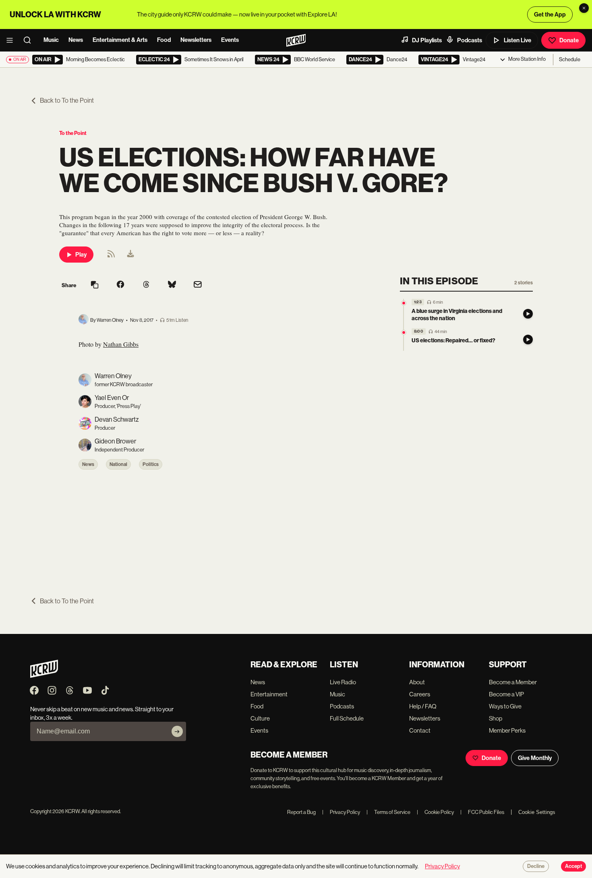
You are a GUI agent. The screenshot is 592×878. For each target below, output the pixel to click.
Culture (260, 718)
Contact (420, 730)
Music (51, 39)
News (75, 39)
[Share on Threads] (146, 285)
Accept (573, 866)
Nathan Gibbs (121, 344)
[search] (30, 40)
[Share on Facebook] (120, 285)
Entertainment (269, 694)
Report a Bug (301, 812)
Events (230, 39)
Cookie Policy (435, 812)
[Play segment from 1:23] (404, 303)
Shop (495, 718)
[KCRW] (44, 675)
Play (81, 254)
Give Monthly (535, 758)
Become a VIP (506, 694)
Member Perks (507, 730)
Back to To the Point (67, 100)
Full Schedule (347, 718)
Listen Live (517, 40)
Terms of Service (388, 812)
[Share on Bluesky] (172, 285)
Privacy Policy (341, 812)
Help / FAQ (423, 706)
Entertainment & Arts (120, 39)
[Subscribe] (177, 731)
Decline (535, 866)
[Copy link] (95, 285)
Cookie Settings (536, 812)
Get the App (550, 14)
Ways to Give (505, 706)
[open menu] (12, 40)
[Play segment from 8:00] (404, 332)
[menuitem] (130, 254)
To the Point (73, 133)
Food (164, 39)
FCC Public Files (482, 812)
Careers (419, 694)
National (118, 464)
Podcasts (469, 40)
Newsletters (195, 39)
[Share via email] (198, 285)
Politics (151, 464)
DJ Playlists (427, 40)
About (417, 682)
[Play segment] (528, 314)
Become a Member (513, 682)
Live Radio (343, 682)
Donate (569, 40)
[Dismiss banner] (584, 8)
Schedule (569, 59)
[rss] (111, 256)
